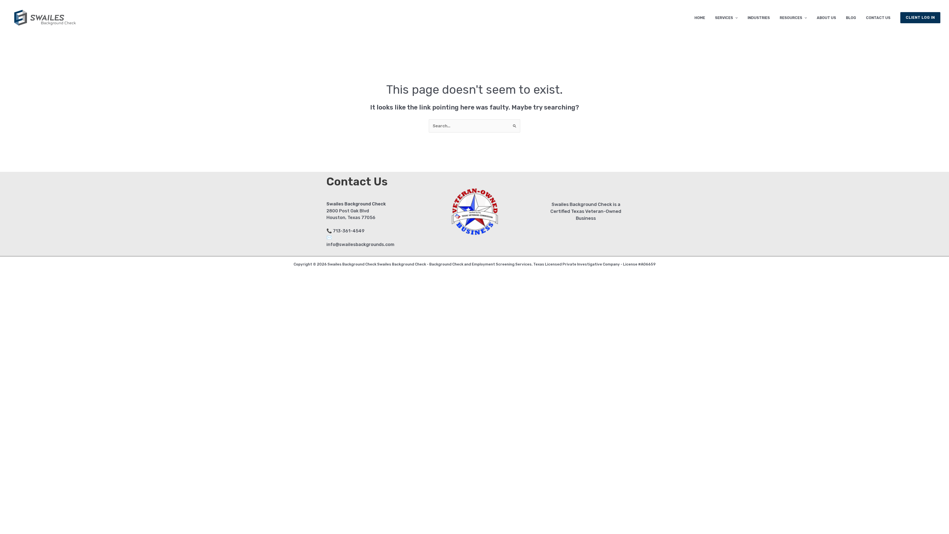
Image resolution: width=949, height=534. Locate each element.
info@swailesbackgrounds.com (360, 244)
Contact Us (878, 18)
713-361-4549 (349, 231)
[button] (735, 17)
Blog (851, 18)
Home (699, 18)
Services (724, 18)
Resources (791, 18)
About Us (826, 18)
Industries (759, 18)
